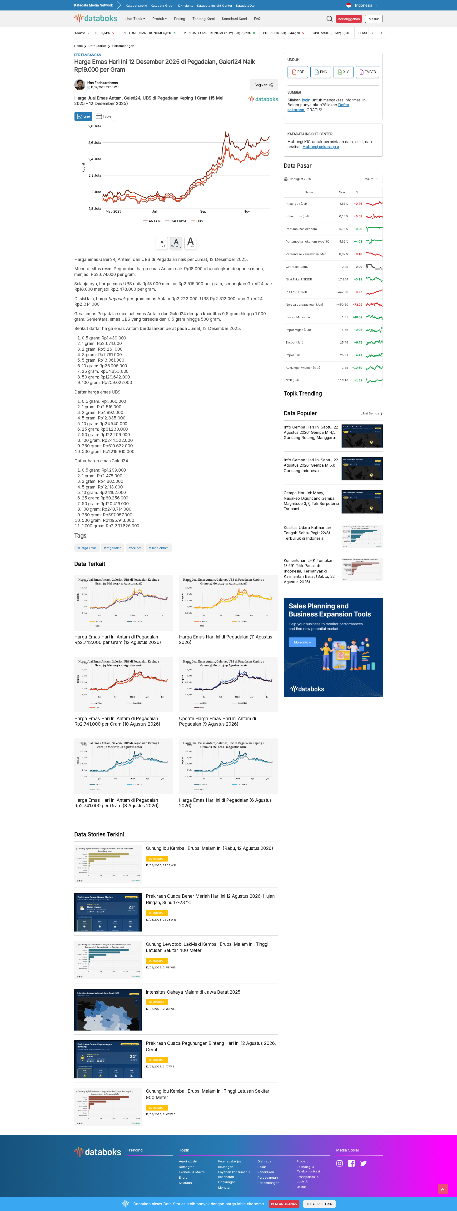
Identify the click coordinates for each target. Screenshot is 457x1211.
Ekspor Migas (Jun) (299, 317)
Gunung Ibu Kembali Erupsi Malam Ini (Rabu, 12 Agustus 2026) (209, 848)
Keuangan (225, 1167)
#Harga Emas (87, 548)
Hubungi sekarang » (321, 146)
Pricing (179, 18)
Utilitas (302, 1187)
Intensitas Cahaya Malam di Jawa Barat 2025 (193, 992)
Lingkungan (227, 1182)
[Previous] (372, 33)
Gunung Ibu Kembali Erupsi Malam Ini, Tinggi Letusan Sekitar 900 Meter (207, 1094)
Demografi (157, 858)
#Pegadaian (112, 548)
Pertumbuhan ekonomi (302, 229)
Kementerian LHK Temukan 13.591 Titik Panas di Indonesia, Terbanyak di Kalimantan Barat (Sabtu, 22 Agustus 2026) (309, 571)
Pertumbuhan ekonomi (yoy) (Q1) (309, 241)
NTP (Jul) (292, 380)
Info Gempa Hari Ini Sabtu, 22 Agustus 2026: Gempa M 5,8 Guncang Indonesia (311, 465)
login (306, 100)
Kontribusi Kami (234, 18)
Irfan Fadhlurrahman (102, 83)
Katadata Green (162, 5)
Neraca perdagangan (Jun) (304, 304)
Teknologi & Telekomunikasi (308, 1169)
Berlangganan (349, 19)
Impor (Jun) (294, 355)
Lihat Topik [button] (133, 18)
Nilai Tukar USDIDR (299, 279)
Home (78, 46)
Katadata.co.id (136, 5)
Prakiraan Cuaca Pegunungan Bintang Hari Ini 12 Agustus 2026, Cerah (211, 1046)
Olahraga (264, 1161)
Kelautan (185, 1183)
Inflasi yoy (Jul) (296, 203)
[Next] (381, 33)
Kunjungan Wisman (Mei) (303, 367)
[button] (361, 5)
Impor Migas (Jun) (298, 330)
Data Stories (98, 46)
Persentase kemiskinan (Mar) (306, 254)
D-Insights (185, 5)
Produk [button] (158, 18)
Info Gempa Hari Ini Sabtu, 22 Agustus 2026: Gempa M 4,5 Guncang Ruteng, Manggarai (311, 432)
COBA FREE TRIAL (319, 1204)
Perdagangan (268, 1177)
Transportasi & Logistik (308, 1179)
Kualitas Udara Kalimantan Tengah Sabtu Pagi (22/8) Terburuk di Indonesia (307, 533)
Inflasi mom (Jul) (297, 216)
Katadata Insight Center (214, 5)
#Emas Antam (159, 548)
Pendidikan (266, 1172)
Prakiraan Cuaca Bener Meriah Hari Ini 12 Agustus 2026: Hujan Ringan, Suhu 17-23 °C (210, 899)
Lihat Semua (370, 413)
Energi (183, 1177)
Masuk (374, 19)
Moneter (224, 1187)
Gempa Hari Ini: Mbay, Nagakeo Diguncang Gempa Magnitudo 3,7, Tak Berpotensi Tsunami (311, 500)
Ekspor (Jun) (294, 342)
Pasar (262, 1167)
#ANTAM (135, 548)
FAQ (257, 18)
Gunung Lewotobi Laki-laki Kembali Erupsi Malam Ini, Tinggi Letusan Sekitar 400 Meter (207, 947)
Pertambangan (123, 46)
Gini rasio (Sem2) (297, 267)
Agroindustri (188, 1161)
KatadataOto (245, 5)
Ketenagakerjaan (230, 1161)
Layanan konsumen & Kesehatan (234, 1174)
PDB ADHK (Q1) (296, 292)
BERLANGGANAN (284, 1204)
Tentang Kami (203, 18)
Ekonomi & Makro (192, 1172)
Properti (302, 1161)
